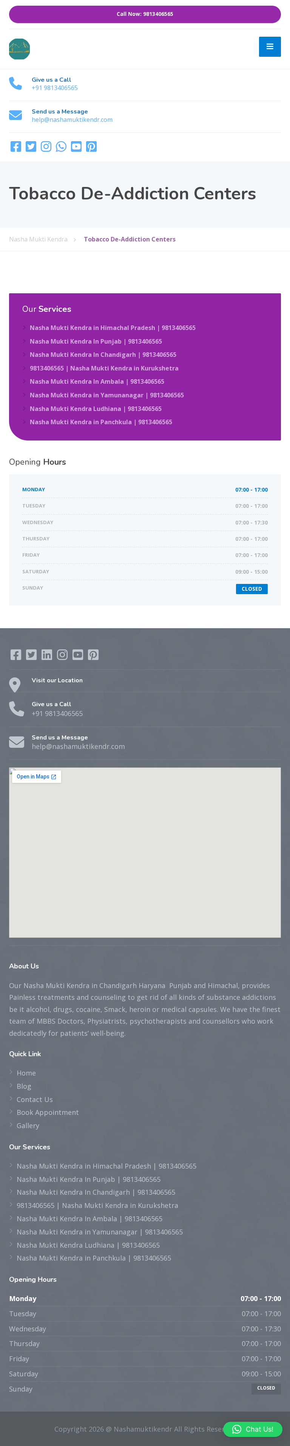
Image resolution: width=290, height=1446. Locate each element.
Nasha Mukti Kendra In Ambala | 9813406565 (97, 381)
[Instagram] (47, 149)
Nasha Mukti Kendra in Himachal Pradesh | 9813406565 (113, 328)
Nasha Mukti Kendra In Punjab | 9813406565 (96, 341)
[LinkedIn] (48, 656)
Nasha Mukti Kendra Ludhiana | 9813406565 (96, 409)
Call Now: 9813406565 (145, 14)
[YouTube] (77, 149)
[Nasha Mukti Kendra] (19, 48)
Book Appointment (48, 1112)
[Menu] (270, 47)
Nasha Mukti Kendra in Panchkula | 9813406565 (101, 422)
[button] (252, 1429)
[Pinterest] (91, 149)
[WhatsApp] (62, 149)
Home (26, 1072)
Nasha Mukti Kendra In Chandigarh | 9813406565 (103, 354)
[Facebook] (17, 149)
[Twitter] (32, 149)
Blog (24, 1086)
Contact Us (35, 1099)
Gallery (28, 1125)
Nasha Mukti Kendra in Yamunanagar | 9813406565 (107, 395)
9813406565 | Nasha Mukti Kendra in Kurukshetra (104, 368)
